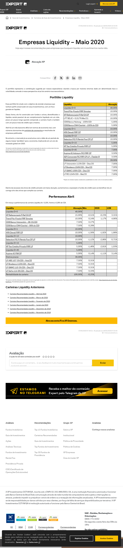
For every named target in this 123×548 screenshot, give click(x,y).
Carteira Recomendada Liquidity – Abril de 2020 (28, 294)
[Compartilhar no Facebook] (55, 78)
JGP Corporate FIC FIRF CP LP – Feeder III (82, 156)
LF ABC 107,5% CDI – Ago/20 (19, 260)
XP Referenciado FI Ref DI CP (76, 115)
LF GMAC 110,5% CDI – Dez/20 (20, 267)
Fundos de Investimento (16, 452)
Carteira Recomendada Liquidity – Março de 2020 (29, 298)
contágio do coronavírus (33, 130)
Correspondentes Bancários (67, 528)
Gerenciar (20, 542)
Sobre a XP (68, 430)
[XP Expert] (16, 3)
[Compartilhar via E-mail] (80, 78)
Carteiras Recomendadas (45, 435)
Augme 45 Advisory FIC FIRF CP (77, 153)
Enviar (103, 363)
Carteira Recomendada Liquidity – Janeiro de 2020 (29, 305)
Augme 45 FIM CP (14, 253)
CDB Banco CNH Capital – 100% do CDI (81, 125)
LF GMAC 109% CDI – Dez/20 (77, 170)
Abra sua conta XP (109, 4)
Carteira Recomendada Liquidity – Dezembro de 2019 (30, 309)
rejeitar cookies (81, 538)
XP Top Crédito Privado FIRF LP (77, 146)
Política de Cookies (71, 446)
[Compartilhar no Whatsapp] (67, 78)
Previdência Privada (14, 463)
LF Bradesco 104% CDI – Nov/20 (78, 167)
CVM (30, 527)
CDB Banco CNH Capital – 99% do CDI (22, 225)
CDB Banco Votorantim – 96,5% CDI (21, 222)
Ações (8, 441)
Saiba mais (33, 542)
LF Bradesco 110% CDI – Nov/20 (20, 264)
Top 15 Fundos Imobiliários (46, 430)
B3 (11, 527)
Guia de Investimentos (21, 18)
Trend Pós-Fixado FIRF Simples (77, 111)
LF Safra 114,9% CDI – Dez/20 (19, 271)
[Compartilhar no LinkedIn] (73, 78)
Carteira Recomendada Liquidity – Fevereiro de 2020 (30, 301)
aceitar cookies (106, 538)
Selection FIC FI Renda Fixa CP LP (78, 139)
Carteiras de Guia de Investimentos (47, 18)
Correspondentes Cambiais (45, 528)
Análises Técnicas (13, 446)
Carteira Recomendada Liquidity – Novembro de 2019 (30, 312)
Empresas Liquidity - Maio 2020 (77, 18)
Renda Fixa (10, 458)
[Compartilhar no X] (61, 78)
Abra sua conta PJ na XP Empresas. (61, 320)
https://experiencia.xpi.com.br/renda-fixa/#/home (18, 151)
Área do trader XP (71, 458)
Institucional (68, 435)
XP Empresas (69, 452)
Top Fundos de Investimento (46, 446)
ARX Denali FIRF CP (72, 132)
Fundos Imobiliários (14, 430)
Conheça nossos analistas (103, 429)
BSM (20, 527)
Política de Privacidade (73, 441)
